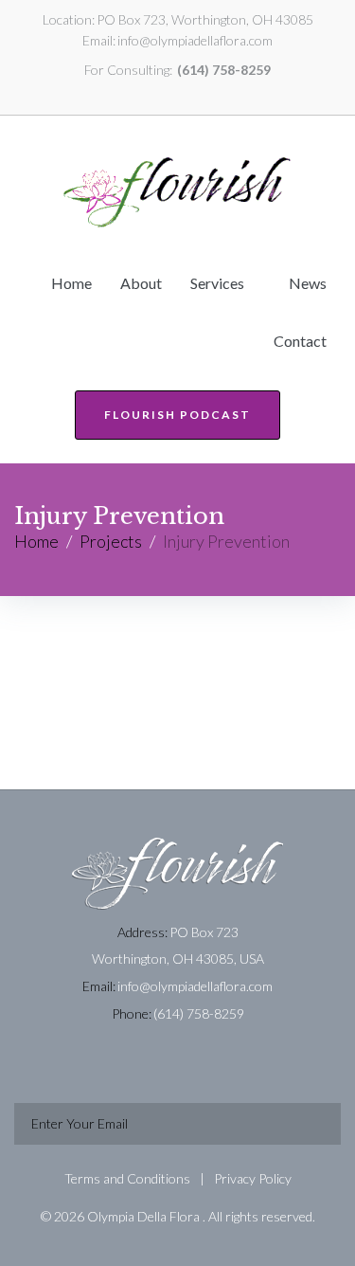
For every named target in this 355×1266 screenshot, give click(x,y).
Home (36, 541)
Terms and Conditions (127, 1178)
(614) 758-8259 (224, 70)
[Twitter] (166, 93)
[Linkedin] (145, 93)
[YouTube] (188, 93)
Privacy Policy (253, 1178)
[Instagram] (210, 93)
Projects (111, 541)
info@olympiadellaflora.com (195, 40)
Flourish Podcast (177, 414)
